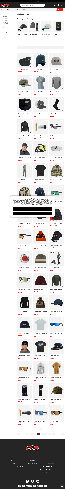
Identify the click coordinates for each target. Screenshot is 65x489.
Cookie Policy (40, 204)
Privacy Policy (32, 204)
